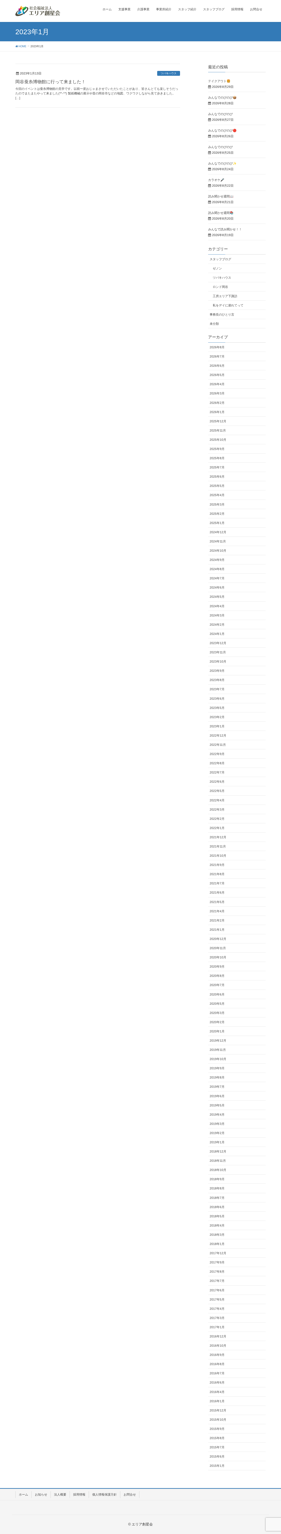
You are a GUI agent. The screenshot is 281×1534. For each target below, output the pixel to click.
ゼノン (217, 268)
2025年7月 (217, 467)
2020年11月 (218, 948)
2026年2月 (217, 403)
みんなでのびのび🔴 (222, 130)
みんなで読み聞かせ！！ (225, 229)
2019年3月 (217, 1124)
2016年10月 (218, 1345)
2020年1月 (217, 1031)
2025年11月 (218, 430)
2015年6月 (217, 1456)
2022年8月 (217, 763)
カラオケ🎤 (216, 180)
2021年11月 (218, 846)
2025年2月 (217, 513)
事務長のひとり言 (222, 314)
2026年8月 (217, 347)
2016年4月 (217, 1392)
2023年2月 (217, 717)
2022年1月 (217, 828)
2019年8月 (217, 1077)
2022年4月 (217, 800)
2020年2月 (217, 1022)
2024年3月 (217, 615)
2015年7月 (217, 1447)
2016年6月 (217, 1382)
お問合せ (130, 1494)
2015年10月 (218, 1419)
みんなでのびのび (220, 114)
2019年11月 (218, 1050)
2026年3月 (217, 393)
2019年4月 (217, 1114)
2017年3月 (217, 1318)
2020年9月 (217, 966)
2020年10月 (218, 957)
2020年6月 (217, 994)
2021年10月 (218, 855)
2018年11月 (218, 1160)
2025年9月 (217, 449)
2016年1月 (217, 1401)
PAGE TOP (270, 1484)
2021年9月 (217, 865)
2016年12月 (218, 1336)
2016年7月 (217, 1373)
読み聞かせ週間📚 (220, 213)
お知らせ (41, 1494)
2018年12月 (218, 1151)
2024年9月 (217, 560)
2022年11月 (218, 744)
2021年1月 (217, 929)
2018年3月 (217, 1234)
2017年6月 (217, 1290)
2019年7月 (217, 1086)
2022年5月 (217, 791)
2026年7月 (217, 356)
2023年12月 (218, 643)
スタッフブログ (220, 259)
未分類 (214, 323)
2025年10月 (218, 439)
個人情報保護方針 (104, 1494)
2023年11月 (218, 652)
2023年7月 (217, 689)
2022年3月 (217, 809)
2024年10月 (218, 550)
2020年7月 (217, 985)
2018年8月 (217, 1188)
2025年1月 (217, 523)
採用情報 (79, 1494)
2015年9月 (217, 1429)
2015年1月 (217, 1465)
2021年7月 (217, 883)
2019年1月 (217, 1142)
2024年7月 (217, 578)
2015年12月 (218, 1410)
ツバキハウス (169, 73)
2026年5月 (217, 375)
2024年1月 (217, 634)
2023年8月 (217, 680)
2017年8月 (217, 1271)
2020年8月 (217, 975)
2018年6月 (217, 1207)
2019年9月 (217, 1068)
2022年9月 (217, 754)
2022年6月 (217, 781)
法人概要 (60, 1494)
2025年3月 (217, 504)
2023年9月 (217, 670)
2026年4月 (217, 384)
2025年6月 (217, 476)
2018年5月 (217, 1216)
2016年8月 (217, 1364)
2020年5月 (217, 1003)
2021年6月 (217, 892)
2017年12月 (218, 1253)
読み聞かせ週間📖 (220, 196)
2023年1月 (217, 726)
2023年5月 (217, 708)
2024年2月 (217, 624)
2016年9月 (217, 1355)
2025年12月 (218, 421)
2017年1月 (217, 1327)
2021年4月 (217, 911)
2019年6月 (217, 1096)
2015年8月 (217, 1438)
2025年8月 (217, 458)
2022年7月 (217, 772)
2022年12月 (218, 735)
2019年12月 (218, 1040)
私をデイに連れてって (228, 305)
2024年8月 (217, 569)
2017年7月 (217, 1281)
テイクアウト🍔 (219, 81)
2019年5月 (217, 1105)
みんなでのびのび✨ (222, 163)
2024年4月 (217, 606)
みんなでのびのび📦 (222, 97)
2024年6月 (217, 587)
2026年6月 (217, 365)
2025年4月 (217, 495)
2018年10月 (218, 1170)
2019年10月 (218, 1059)
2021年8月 (217, 874)
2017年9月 (217, 1262)
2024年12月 (218, 532)
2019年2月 (217, 1133)
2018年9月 (217, 1179)
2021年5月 (217, 902)
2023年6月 (217, 698)
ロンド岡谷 (220, 287)
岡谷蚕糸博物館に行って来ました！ (50, 81)
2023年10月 (218, 661)
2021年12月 (218, 837)
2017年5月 (217, 1299)
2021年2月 (217, 920)
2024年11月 (218, 541)
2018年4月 (217, 1225)
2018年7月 (217, 1198)
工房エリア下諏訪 (225, 296)
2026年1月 (217, 412)
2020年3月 (217, 1013)
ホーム (23, 1494)
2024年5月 (217, 596)
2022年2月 (217, 818)
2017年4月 (217, 1308)
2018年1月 (217, 1244)
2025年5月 (217, 486)
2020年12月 (218, 939)
